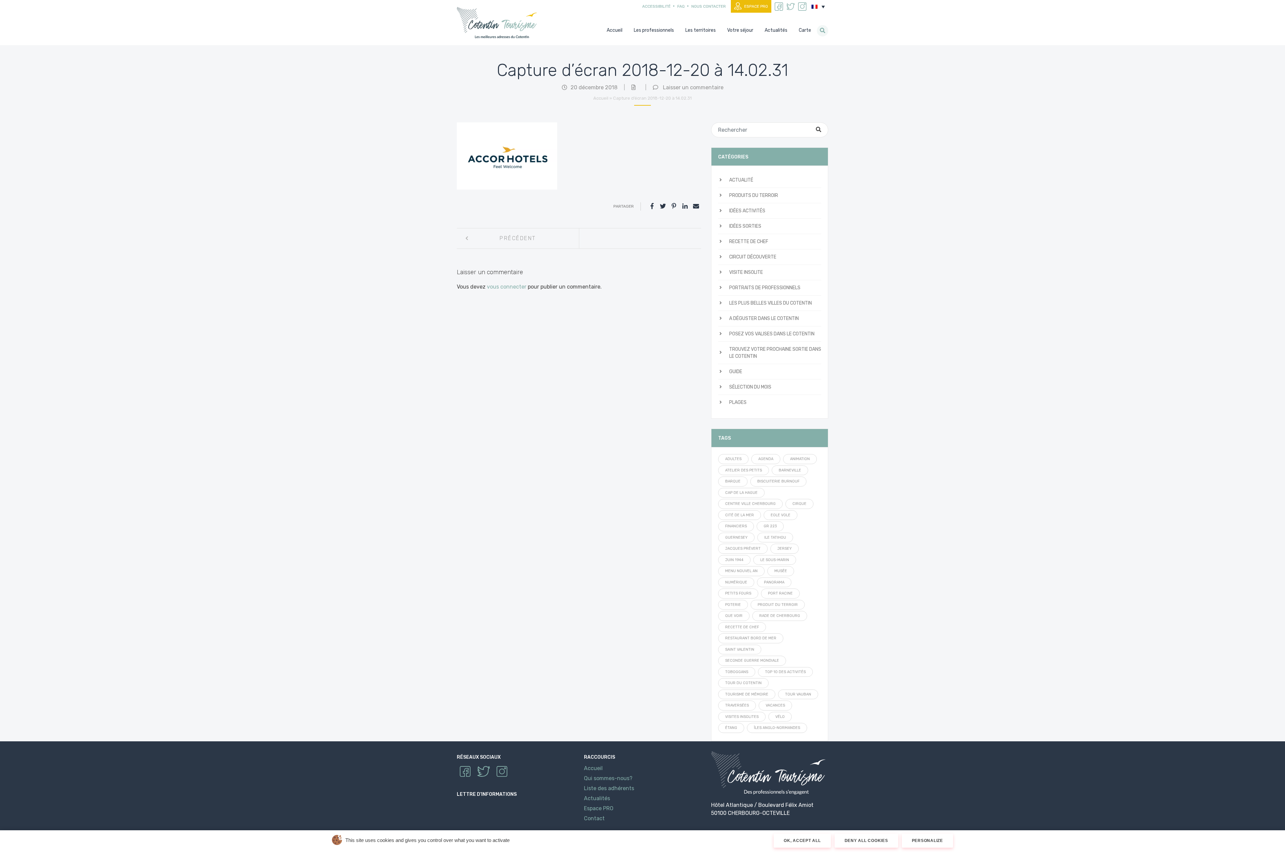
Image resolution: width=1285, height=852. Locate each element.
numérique (736, 582)
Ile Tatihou (775, 537)
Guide (735, 372)
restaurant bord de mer (750, 638)
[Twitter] (663, 206)
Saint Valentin (739, 649)
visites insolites (742, 717)
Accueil (600, 98)
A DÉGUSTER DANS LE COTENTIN (764, 318)
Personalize (927, 840)
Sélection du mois (750, 387)
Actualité (741, 180)
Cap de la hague (741, 493)
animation (800, 459)
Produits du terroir (753, 195)
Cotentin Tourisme (498, 22)
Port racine (780, 593)
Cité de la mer (739, 515)
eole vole (780, 515)
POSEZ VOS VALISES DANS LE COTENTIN (772, 334)
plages (738, 402)
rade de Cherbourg (779, 616)
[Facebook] (652, 206)
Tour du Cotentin (743, 683)
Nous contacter (708, 6)
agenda (765, 459)
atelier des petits (743, 470)
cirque (799, 504)
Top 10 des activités (785, 672)
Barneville (790, 470)
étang (731, 728)
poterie (733, 605)
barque (733, 481)
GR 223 (770, 526)
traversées (737, 705)
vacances (775, 705)
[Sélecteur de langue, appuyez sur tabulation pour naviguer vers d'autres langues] (818, 6)
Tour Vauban (798, 694)
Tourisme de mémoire (746, 694)
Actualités (597, 798)
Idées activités (747, 211)
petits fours (738, 593)
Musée (780, 571)
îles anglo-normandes (777, 728)
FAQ (681, 6)
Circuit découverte (752, 257)
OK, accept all (802, 840)
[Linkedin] (685, 206)
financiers (736, 526)
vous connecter (506, 287)
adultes (733, 459)
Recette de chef (748, 241)
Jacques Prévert (743, 548)
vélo (780, 717)
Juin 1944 (734, 560)
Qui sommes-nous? (608, 778)
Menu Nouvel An (741, 571)
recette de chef (742, 627)
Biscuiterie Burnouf (778, 481)
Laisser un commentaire (693, 87)
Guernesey (736, 537)
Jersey (784, 548)
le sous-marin (774, 560)
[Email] (696, 206)
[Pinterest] (674, 206)
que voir (734, 616)
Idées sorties (745, 226)
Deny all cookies (866, 840)
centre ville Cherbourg (750, 504)
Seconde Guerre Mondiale (752, 660)
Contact (594, 818)
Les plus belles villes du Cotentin (770, 303)
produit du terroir (778, 605)
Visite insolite (746, 272)
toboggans (736, 672)
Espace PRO (756, 6)
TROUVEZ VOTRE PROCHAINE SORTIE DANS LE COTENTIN (775, 352)
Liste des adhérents (609, 788)
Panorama (774, 582)
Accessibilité (656, 6)
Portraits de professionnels (764, 288)
